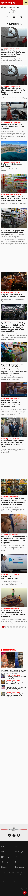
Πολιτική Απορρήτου (22, 873)
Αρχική (5, 847)
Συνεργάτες (20, 867)
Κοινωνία (19, 847)
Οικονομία (6, 862)
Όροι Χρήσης (12, 873)
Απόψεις (5, 852)
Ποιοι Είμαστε (5, 873)
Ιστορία (18, 857)
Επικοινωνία (11, 875)
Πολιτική (6, 857)
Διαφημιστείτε (18, 875)
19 (21, 627)
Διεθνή (5, 867)
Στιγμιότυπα (20, 862)
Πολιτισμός (19, 852)
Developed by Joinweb (22, 889)
